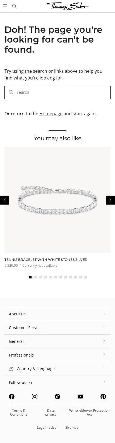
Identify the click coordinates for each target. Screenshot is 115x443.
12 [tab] (85, 277)
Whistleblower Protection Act (89, 412)
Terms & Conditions (18, 412)
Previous (4, 200)
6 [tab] (55, 277)
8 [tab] (65, 277)
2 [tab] (35, 277)
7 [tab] (60, 277)
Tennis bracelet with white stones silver (45, 259)
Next (110, 200)
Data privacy (50, 412)
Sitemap (71, 427)
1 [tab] (30, 277)
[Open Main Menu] (4, 6)
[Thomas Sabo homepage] (14, 6)
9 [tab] (70, 277)
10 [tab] (75, 277)
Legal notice (46, 427)
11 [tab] (80, 277)
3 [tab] (40, 277)
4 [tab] (45, 277)
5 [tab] (50, 277)
